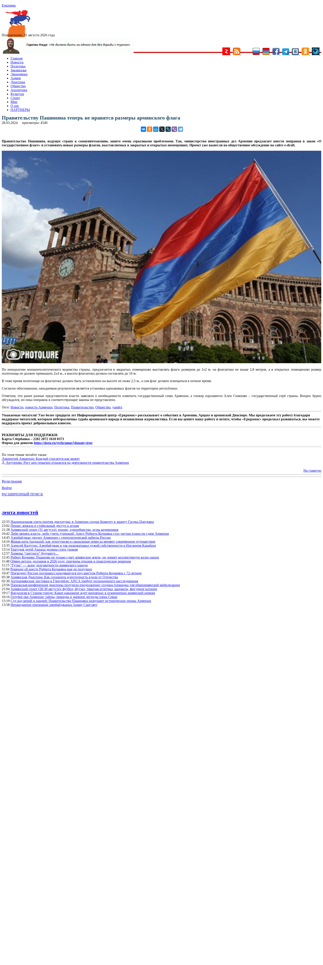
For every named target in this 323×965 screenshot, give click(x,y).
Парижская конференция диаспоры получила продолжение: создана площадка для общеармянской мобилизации (95, 585)
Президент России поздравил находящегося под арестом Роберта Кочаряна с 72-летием (76, 573)
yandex (117, 407)
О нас (15, 106)
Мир (14, 102)
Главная (16, 58)
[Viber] (174, 129)
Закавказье (19, 70)
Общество (18, 86)
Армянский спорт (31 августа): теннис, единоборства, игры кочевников (64, 529)
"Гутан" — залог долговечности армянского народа (49, 565)
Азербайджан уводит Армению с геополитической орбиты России (61, 537)
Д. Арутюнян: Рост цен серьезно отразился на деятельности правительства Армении (65, 462)
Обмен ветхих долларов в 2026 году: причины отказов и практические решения (70, 561)
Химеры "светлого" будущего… (35, 553)
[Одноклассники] (149, 129)
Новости (17, 62)
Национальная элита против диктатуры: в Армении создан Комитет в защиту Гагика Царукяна (82, 522)
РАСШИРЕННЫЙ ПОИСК (22, 494)
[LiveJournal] (168, 129)
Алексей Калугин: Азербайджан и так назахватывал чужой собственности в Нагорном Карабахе (83, 545)
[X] (162, 129)
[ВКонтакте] (143, 129)
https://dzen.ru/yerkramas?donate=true (63, 443)
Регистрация (12, 481)
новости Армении (39, 407)
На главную (312, 470)
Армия (16, 78)
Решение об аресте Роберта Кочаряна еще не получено (51, 569)
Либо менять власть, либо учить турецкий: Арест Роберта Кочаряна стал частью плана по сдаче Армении (90, 533)
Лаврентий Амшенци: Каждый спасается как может (41, 459)
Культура (17, 94)
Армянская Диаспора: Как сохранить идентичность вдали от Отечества (64, 577)
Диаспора (18, 82)
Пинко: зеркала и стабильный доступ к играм (45, 526)
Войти (7, 488)
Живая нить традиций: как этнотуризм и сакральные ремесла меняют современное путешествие (83, 541)
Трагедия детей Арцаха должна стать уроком (44, 549)
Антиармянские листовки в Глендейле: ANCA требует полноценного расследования (74, 581)
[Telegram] (180, 129)
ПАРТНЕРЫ (20, 110)
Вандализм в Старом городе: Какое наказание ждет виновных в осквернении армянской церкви (83, 593)
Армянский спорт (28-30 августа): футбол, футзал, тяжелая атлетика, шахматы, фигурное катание (84, 589)
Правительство (82, 407)
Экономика (19, 74)
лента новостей (20, 512)
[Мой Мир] (155, 129)
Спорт (15, 98)
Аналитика (19, 90)
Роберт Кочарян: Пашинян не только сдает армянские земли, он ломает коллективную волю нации (85, 557)
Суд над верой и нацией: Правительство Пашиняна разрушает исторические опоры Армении (81, 601)
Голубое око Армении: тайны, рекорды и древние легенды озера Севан (64, 597)
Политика (18, 66)
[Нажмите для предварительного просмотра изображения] (161, 362)
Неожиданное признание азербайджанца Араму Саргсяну (54, 605)
